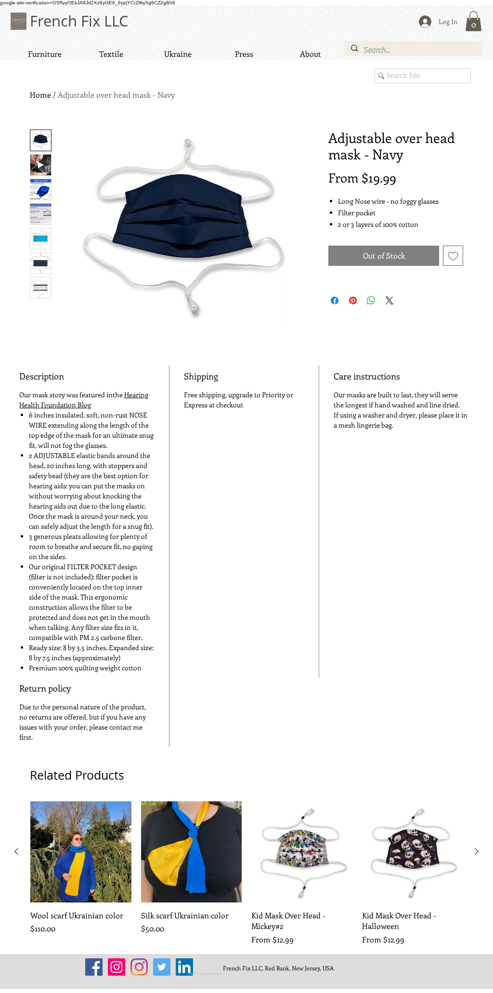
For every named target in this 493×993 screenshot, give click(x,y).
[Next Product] (476, 851)
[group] (246, 873)
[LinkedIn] (184, 967)
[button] (473, 21)
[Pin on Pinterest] (353, 300)
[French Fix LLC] (94, 967)
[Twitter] (161, 967)
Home (40, 95)
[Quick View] (80, 851)
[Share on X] (389, 300)
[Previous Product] (16, 851)
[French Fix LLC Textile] (139, 967)
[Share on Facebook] (334, 300)
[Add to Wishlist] (453, 256)
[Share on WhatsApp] (371, 300)
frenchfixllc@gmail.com (205, 974)
